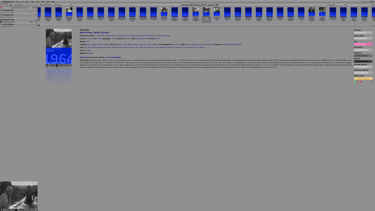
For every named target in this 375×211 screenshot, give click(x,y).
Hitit (87, 41)
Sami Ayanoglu (161, 47)
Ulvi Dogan (92, 44)
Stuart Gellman (192, 44)
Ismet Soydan (152, 44)
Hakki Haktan (129, 47)
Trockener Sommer (163, 35)
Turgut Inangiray (205, 44)
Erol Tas (87, 47)
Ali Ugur (177, 44)
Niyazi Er (171, 47)
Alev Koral (190, 47)
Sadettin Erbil (180, 47)
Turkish (114, 38)
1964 (99, 38)
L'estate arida (110, 35)
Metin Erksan (86, 32)
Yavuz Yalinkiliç (149, 47)
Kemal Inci (142, 44)
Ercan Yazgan (200, 47)
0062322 (90, 53)
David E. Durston (101, 32)
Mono (157, 38)
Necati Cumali (121, 44)
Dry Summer (99, 35)
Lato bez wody (121, 35)
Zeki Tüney (139, 47)
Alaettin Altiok (117, 47)
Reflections (151, 35)
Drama (88, 50)
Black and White (142, 38)
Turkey (89, 38)
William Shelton (103, 44)
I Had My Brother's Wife (137, 35)
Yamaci (239, 44)
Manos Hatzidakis (229, 44)
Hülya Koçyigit (96, 47)
